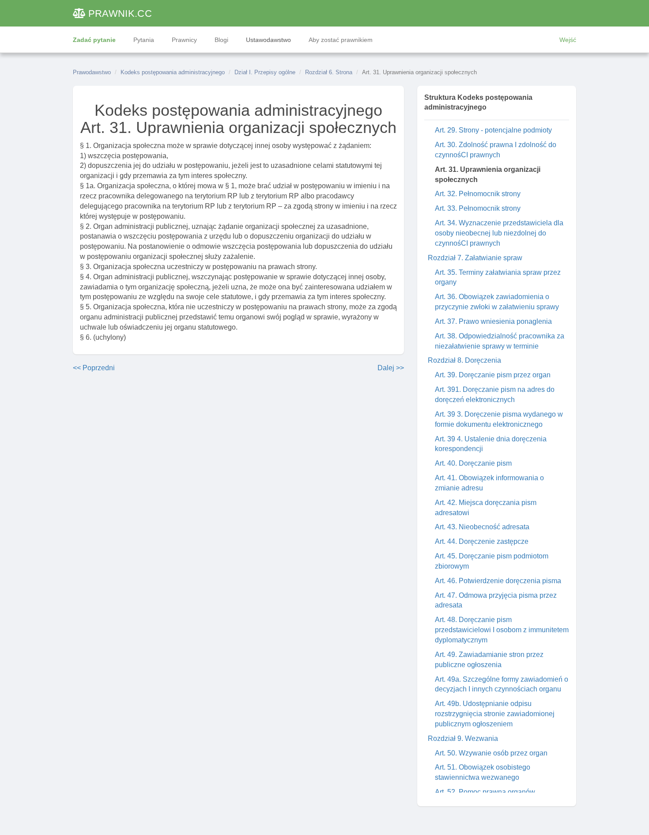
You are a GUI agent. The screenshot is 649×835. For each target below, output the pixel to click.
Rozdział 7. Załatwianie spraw (475, 258)
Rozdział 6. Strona (328, 72)
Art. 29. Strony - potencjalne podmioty (493, 130)
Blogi (221, 39)
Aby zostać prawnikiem (341, 39)
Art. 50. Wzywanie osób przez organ (491, 753)
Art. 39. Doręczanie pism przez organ (493, 375)
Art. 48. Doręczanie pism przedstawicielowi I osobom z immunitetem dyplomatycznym (502, 630)
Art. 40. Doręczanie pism (473, 463)
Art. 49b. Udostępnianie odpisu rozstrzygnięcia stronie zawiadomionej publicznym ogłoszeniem (495, 714)
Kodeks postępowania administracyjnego (173, 72)
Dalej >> (390, 368)
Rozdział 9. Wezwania (463, 738)
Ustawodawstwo (268, 39)
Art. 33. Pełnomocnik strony (478, 208)
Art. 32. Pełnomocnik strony (478, 193)
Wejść (567, 39)
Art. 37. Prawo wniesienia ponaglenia (493, 321)
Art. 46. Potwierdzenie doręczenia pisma (498, 580)
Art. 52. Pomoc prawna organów (485, 792)
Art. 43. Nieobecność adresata (482, 527)
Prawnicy (184, 39)
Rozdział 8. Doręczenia (464, 360)
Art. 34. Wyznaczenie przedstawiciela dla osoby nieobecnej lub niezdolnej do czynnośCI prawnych (499, 233)
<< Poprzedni (94, 368)
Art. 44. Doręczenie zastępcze (481, 541)
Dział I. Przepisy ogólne (264, 72)
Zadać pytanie (94, 39)
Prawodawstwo (92, 72)
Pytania (143, 39)
